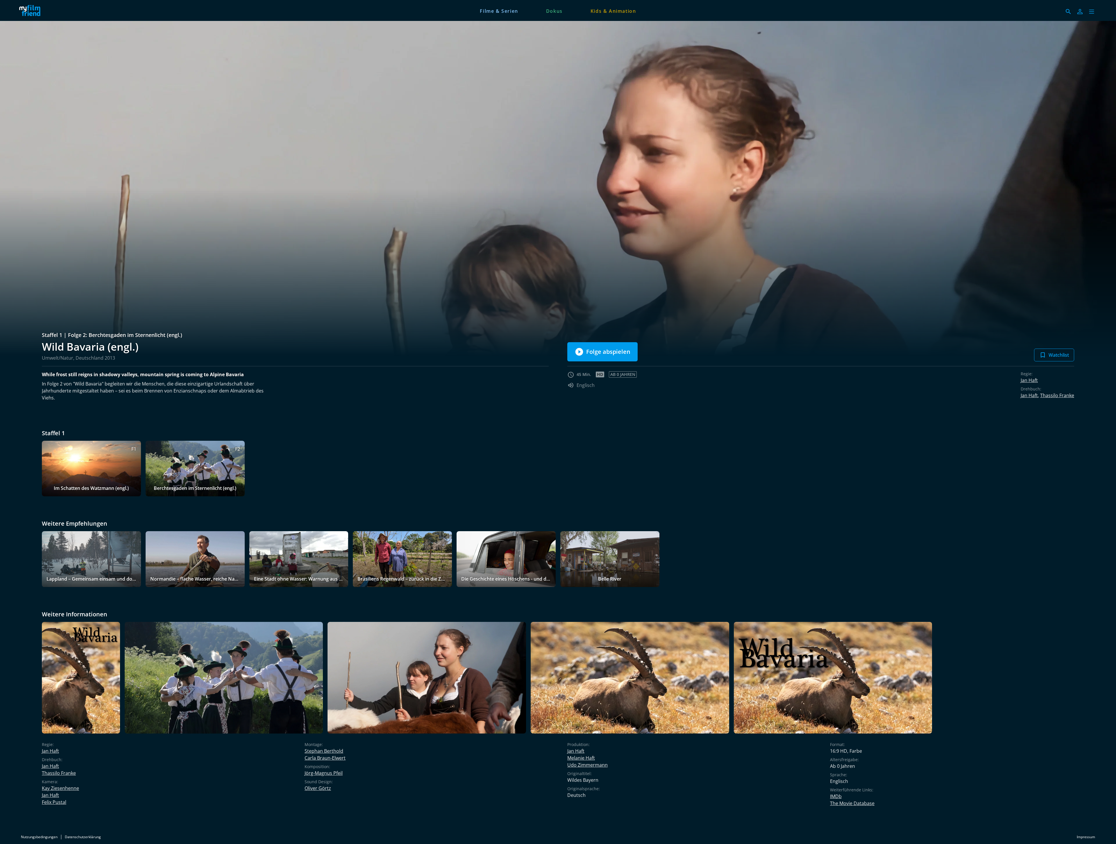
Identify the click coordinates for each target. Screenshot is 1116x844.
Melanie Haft (581, 758)
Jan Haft (1029, 380)
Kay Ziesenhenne (60, 788)
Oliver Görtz (318, 788)
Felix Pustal (54, 802)
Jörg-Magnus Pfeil (324, 773)
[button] (1091, 11)
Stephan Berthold (324, 751)
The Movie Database (852, 803)
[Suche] (1068, 11)
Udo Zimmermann (587, 765)
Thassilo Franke (1057, 395)
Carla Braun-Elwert (325, 758)
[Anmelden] (1080, 11)
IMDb (836, 796)
